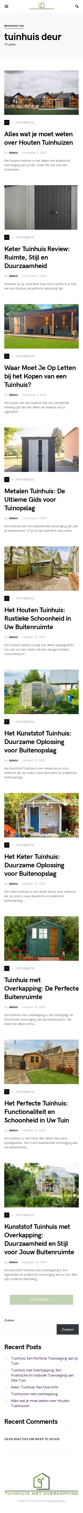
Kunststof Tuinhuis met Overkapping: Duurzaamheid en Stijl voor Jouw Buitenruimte (39, 1239)
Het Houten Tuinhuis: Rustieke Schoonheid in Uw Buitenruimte (37, 618)
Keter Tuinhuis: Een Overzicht (34, 1387)
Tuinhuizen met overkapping (34, 1394)
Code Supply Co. (56, 1500)
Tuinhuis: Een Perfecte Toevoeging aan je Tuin (44, 1361)
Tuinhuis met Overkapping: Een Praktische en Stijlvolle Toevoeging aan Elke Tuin (42, 1375)
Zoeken (9, 1320)
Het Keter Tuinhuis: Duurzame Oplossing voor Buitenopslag (34, 865)
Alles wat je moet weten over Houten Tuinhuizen (38, 138)
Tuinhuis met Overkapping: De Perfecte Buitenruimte (41, 988)
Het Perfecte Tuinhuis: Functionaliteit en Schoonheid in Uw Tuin (36, 1112)
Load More (39, 1300)
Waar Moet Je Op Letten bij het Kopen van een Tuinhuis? (40, 376)
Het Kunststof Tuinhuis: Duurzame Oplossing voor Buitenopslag (38, 742)
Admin (13, 152)
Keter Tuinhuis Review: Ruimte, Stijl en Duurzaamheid (37, 257)
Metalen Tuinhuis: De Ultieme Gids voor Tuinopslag (34, 499)
